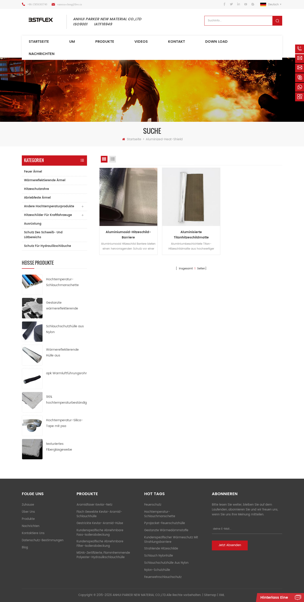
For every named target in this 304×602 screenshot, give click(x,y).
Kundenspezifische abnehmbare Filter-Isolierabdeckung (100, 543)
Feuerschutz (152, 504)
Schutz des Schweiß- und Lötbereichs (43, 235)
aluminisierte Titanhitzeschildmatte (191, 235)
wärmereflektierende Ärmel (44, 180)
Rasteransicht (104, 159)
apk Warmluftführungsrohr (66, 373)
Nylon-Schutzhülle (157, 570)
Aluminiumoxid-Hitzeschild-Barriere (128, 235)
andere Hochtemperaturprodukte (49, 206)
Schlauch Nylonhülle (158, 555)
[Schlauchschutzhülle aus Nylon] (32, 331)
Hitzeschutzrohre (36, 189)
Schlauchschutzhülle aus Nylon (65, 329)
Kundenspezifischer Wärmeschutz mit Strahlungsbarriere (171, 539)
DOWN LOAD (216, 42)
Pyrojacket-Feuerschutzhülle (164, 523)
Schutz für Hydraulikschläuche (47, 246)
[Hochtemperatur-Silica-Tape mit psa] (32, 425)
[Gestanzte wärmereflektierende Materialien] (32, 308)
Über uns (28, 512)
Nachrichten (42, 54)
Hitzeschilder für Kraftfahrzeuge (48, 215)
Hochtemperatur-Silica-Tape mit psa (64, 423)
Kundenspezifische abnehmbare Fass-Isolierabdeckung (100, 532)
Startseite (39, 42)
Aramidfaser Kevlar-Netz (94, 504)
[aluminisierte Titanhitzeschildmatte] (191, 197)
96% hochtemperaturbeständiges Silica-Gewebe (66, 400)
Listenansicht (112, 159)
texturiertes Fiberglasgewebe (59, 446)
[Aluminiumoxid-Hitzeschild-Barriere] (128, 197)
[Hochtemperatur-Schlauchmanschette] (32, 284)
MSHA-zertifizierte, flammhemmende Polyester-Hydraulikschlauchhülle (103, 555)
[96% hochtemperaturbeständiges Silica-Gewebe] (32, 402)
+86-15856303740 (37, 4)
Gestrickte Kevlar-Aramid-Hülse (100, 523)
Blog (25, 547)
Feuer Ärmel (33, 171)
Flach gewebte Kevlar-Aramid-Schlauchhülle (99, 514)
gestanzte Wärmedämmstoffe (166, 530)
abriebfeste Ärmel (37, 197)
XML (222, 595)
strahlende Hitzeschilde (161, 548)
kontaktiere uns (33, 533)
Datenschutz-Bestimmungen (42, 540)
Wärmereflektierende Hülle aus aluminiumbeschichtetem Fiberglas (65, 352)
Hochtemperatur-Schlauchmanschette (62, 282)
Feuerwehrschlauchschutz (163, 577)
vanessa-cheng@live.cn (69, 4)
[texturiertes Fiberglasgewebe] (32, 449)
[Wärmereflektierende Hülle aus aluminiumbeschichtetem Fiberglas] (32, 355)
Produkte (104, 42)
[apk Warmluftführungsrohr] (32, 378)
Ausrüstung (32, 224)
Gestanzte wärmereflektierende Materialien (62, 305)
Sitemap (210, 595)
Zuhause (28, 504)
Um (72, 42)
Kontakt (176, 42)
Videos (141, 42)
